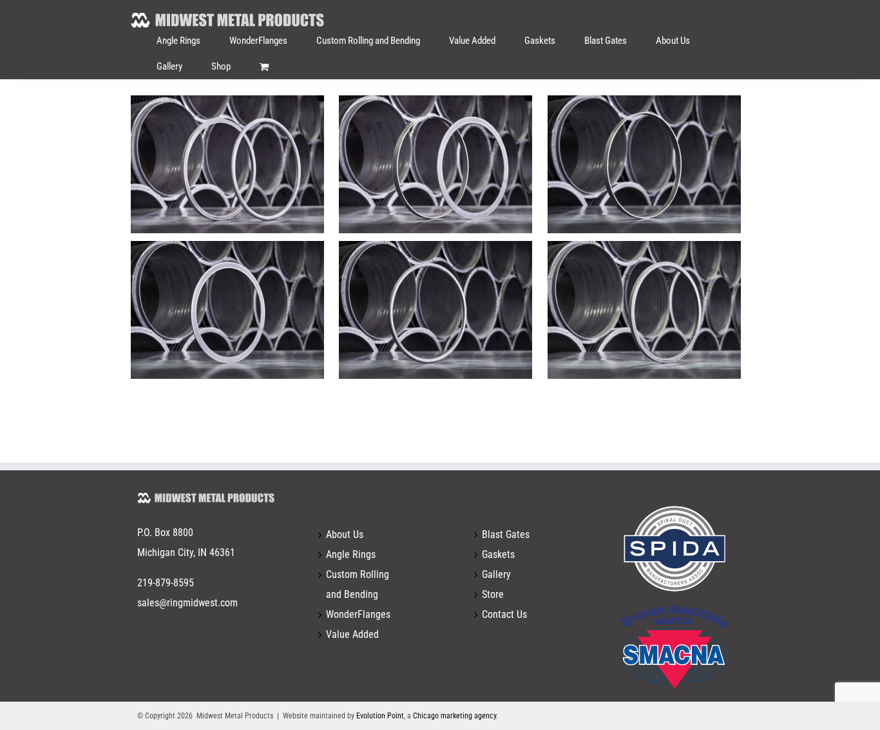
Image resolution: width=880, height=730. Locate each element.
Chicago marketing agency (454, 715)
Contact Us (504, 614)
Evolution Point (380, 715)
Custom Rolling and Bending (357, 584)
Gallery (496, 574)
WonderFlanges (358, 614)
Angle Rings (351, 554)
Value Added (352, 634)
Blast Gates (506, 534)
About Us (344, 534)
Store (493, 594)
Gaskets (498, 554)
